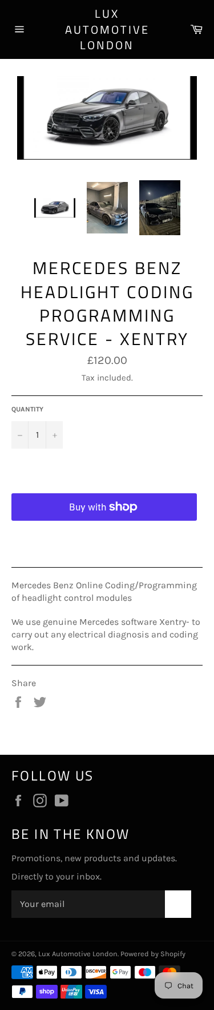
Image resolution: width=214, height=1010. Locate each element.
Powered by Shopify (152, 953)
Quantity (27, 409)
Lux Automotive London (107, 29)
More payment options (104, 535)
